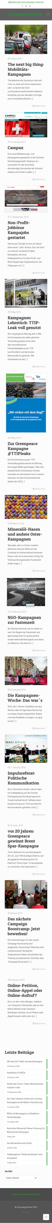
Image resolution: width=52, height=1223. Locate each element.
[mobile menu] (48, 14)
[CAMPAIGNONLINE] (26, 14)
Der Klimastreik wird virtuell (19, 1143)
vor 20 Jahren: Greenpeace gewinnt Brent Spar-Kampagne (23, 838)
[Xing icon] (30, 6)
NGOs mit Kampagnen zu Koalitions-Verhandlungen (23, 1115)
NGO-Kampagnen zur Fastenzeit (24, 620)
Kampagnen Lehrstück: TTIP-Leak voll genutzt (24, 322)
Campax (15, 147)
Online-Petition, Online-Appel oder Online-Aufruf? (25, 990)
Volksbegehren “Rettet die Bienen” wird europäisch (24, 1156)
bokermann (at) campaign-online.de (27, 2)
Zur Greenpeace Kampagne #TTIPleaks (23, 448)
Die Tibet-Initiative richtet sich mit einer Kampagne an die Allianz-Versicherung (24, 1101)
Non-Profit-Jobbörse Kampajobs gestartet (19, 230)
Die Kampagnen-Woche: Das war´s (25, 698)
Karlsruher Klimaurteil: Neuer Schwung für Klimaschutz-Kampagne (26, 1130)
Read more (40, 106)
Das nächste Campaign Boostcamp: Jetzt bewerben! (24, 926)
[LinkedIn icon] (26, 6)
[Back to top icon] (46, 1217)
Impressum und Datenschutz (26, 1194)
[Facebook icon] (22, 6)
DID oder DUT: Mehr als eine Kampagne (24, 1061)
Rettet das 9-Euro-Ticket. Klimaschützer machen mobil (25, 1086)
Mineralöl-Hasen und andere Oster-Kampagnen (25, 534)
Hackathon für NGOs (16, 1073)
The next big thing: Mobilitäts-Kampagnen (26, 69)
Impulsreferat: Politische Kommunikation (23, 777)
